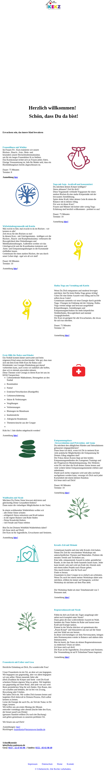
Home (59, 764)
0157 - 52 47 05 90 (17, 748)
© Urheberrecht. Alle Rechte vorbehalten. (53, 769)
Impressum (32, 764)
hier (16, 177)
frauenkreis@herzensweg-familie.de (29, 729)
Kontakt (70, 764)
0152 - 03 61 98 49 (43, 748)
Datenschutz (47, 764)
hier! (67, 335)
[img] (53, 5)
